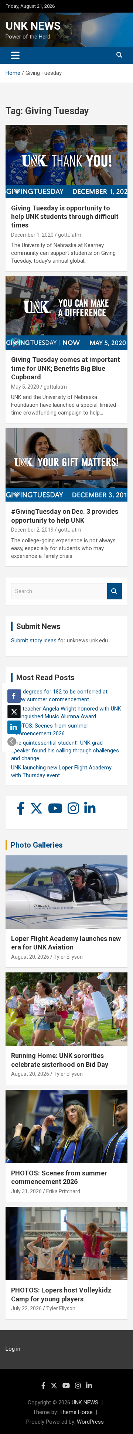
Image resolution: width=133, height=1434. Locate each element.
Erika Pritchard (63, 1191)
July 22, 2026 (26, 1308)
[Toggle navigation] (15, 55)
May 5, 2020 (25, 387)
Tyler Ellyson (68, 957)
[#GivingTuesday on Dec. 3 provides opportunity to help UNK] (66, 465)
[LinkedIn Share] (14, 727)
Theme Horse (76, 1412)
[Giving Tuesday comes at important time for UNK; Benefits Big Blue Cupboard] (66, 313)
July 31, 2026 (26, 1191)
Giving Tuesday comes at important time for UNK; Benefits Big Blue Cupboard (65, 368)
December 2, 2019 (32, 530)
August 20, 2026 (30, 957)
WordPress (90, 1421)
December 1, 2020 (32, 235)
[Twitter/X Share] (14, 711)
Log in (13, 1348)
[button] (11, 741)
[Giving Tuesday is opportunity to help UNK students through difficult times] (66, 161)
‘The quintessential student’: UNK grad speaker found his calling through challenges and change (65, 750)
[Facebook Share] (14, 696)
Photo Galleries (37, 845)
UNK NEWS (33, 25)
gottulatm (69, 235)
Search (114, 591)
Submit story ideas (34, 640)
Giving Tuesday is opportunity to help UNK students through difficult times (65, 216)
